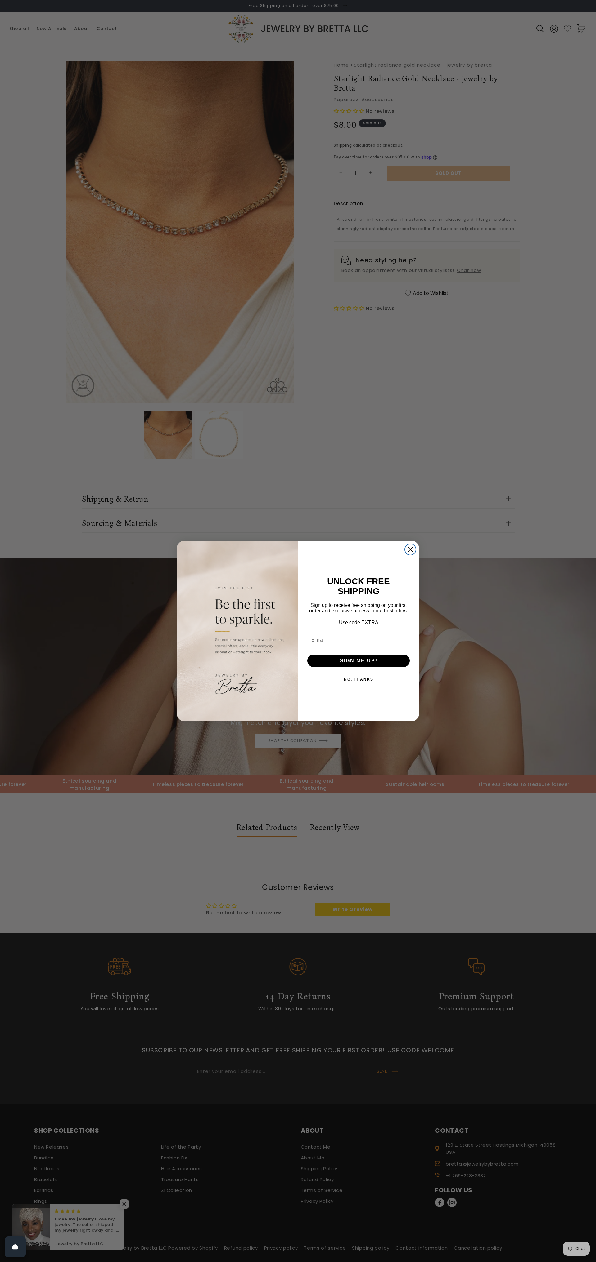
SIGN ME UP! (358, 660)
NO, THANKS (358, 679)
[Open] (15, 1246)
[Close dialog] (410, 549)
